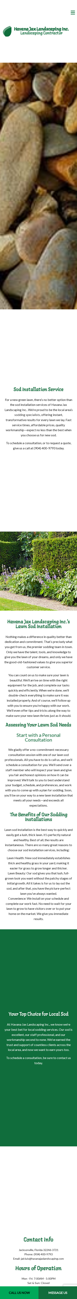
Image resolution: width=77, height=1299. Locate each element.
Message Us (57, 1292)
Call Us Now (19, 1292)
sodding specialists (27, 415)
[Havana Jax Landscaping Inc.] (7, 31)
